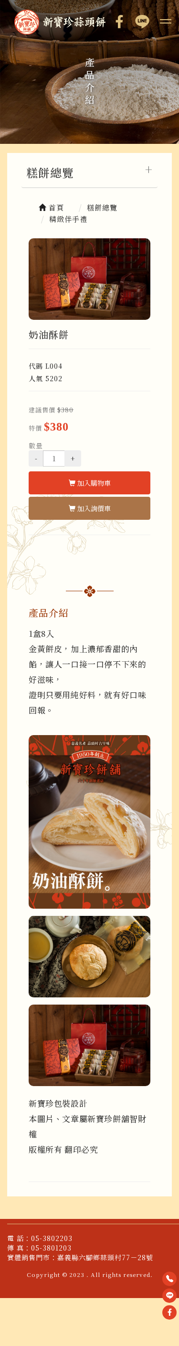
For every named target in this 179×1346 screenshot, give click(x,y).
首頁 (55, 207)
